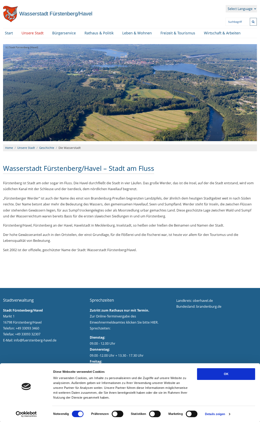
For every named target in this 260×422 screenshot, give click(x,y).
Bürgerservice (64, 33)
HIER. (154, 322)
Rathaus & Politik (99, 33)
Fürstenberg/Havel (55, 14)
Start (9, 33)
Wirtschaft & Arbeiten (222, 33)
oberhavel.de (203, 300)
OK (226, 374)
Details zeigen (215, 414)
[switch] (117, 414)
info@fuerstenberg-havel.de (35, 340)
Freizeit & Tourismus (177, 33)
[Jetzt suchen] (253, 22)
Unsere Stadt (32, 33)
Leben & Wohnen (137, 33)
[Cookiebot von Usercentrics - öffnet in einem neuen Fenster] (26, 414)
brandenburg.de (208, 306)
